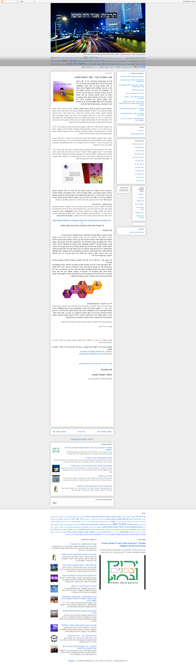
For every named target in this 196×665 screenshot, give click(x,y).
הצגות (73, 521)
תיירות (97, 67)
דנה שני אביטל (139, 157)
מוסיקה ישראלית (123, 527)
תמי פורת (141, 181)
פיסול (90, 64)
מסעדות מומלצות (72, 527)
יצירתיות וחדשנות (106, 524)
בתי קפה (142, 521)
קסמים (130, 67)
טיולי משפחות (139, 212)
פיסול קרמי (137, 532)
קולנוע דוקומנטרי (83, 532)
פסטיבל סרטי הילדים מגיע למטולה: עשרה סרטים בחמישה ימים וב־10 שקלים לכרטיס (131, 103)
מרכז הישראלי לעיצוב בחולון (58, 527)
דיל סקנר (141, 194)
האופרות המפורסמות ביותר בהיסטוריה (98, 458)
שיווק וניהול (135, 534)
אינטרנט (53, 517)
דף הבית (81, 432)
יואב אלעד (141, 160)
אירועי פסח (112, 58)
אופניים (123, 517)
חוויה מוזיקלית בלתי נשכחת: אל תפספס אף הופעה (79, 575)
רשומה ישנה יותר (59, 432)
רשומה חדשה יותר (104, 432)
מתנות (128, 529)
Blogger (71, 661)
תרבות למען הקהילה (86, 364)
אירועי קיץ (103, 58)
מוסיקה (73, 60)
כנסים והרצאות (100, 61)
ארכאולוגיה (87, 519)
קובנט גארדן (98, 532)
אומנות (132, 517)
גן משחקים (119, 521)
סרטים (108, 64)
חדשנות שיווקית (55, 521)
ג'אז (138, 521)
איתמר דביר (140, 164)
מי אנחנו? (141, 130)
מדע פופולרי (84, 524)
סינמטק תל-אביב (120, 529)
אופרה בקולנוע (111, 517)
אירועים (93, 57)
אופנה (128, 517)
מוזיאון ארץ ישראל (74, 524)
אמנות (80, 58)
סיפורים (112, 529)
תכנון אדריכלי (105, 534)
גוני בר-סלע (140, 154)
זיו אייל (69, 521)
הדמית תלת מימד (86, 521)
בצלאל (52, 519)
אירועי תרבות (133, 519)
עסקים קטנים (63, 529)
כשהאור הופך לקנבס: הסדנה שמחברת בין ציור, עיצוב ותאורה (91, 466)
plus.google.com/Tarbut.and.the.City (92, 354)
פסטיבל (131, 532)
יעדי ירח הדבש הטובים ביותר (135, 93)
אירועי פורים (122, 58)
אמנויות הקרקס (116, 519)
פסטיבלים (78, 63)
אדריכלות (142, 517)
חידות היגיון (142, 524)
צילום (56, 64)
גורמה (124, 521)
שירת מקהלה (119, 67)
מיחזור (90, 527)
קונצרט (64, 532)
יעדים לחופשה (125, 61)
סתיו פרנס (141, 170)
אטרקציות (132, 58)
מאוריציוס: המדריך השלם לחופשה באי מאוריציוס (79, 565)
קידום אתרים (58, 532)
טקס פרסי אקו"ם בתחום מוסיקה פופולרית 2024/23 (79, 625)
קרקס (52, 532)
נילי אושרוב (140, 174)
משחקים (133, 529)
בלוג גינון (141, 197)
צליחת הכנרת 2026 (105, 476)
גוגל (136, 521)
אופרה (142, 58)
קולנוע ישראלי (71, 532)
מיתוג (86, 527)
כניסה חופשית (113, 61)
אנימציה (72, 58)
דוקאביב (112, 521)
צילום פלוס (140, 201)
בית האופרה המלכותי (64, 519)
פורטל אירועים (139, 204)
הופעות (143, 61)
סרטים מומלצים (84, 529)
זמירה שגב (140, 167)
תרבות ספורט (70, 534)
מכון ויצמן (81, 527)
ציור (118, 532)
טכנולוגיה (130, 524)
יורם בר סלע (103, 364)
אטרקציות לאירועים (79, 517)
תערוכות (88, 67)
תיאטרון (106, 67)
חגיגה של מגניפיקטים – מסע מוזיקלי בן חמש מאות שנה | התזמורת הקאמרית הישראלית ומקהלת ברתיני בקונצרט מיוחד (78, 598)
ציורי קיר (114, 532)
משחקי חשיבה (126, 64)
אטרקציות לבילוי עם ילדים (64, 517)
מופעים (58, 61)
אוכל (136, 517)
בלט (56, 519)
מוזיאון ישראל (64, 524)
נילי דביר (141, 177)
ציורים (63, 64)
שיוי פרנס (141, 147)
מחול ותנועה (140, 64)
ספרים (117, 64)
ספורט (107, 529)
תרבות (91, 534)
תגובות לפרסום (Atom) (79, 439)
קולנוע (141, 67)
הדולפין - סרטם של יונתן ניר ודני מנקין (83, 586)
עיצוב (99, 64)
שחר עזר (141, 151)
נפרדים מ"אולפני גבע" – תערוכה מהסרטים (81, 636)
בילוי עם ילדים (60, 58)
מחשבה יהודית (97, 527)
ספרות (103, 529)
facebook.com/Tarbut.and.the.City (92, 351)
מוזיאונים (85, 61)
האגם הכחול (95, 521)
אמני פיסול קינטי (101, 519)
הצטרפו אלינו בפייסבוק (137, 232)
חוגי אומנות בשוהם (140, 216)
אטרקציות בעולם (92, 517)
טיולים (136, 61)
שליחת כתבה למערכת (137, 134)
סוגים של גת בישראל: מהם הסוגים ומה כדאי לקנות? (94, 486)
